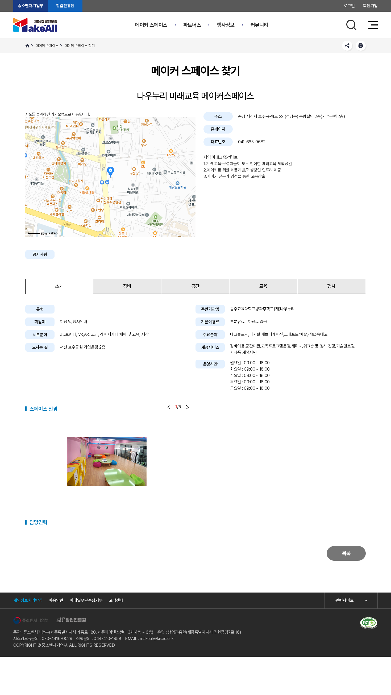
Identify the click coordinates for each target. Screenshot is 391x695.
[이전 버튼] (169, 407)
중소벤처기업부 (30, 5)
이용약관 (56, 600)
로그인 (349, 5)
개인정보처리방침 (27, 600)
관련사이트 (344, 600)
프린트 (361, 46)
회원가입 (370, 5)
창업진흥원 (65, 5)
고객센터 (116, 600)
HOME (27, 45)
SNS (347, 46)
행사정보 (225, 25)
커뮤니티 (259, 25)
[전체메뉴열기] (371, 25)
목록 (346, 553)
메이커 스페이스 (151, 25)
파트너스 (192, 25)
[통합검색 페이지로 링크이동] (351, 25)
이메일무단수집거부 (86, 600)
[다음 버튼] (187, 407)
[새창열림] (30, 620)
